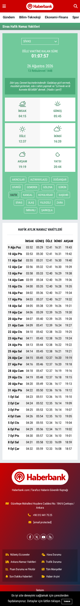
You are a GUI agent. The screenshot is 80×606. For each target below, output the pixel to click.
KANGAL (28, 195)
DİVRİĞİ (16, 187)
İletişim (40, 590)
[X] (37, 537)
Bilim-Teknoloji (30, 17)
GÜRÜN (62, 187)
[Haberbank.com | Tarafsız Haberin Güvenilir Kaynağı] (39, 6)
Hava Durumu (54, 554)
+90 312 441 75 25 (42, 515)
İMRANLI (31, 210)
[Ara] (76, 6)
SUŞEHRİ (63, 195)
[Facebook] (30, 537)
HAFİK (13, 195)
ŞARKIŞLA (47, 210)
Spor (75, 17)
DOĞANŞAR (59, 179)
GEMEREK (32, 187)
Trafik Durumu (53, 562)
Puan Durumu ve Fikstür (22, 569)
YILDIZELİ (45, 202)
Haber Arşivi (53, 576)
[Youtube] (43, 537)
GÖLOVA (47, 187)
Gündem (9, 17)
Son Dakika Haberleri (20, 576)
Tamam (67, 601)
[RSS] (50, 537)
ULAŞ (31, 202)
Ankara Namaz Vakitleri (23, 562)
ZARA (60, 202)
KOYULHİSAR (45, 195)
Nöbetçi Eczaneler (20, 554)
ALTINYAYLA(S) (38, 179)
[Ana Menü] (4, 6)
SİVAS (19, 202)
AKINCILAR (18, 179)
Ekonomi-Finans (56, 17)
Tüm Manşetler (54, 569)
